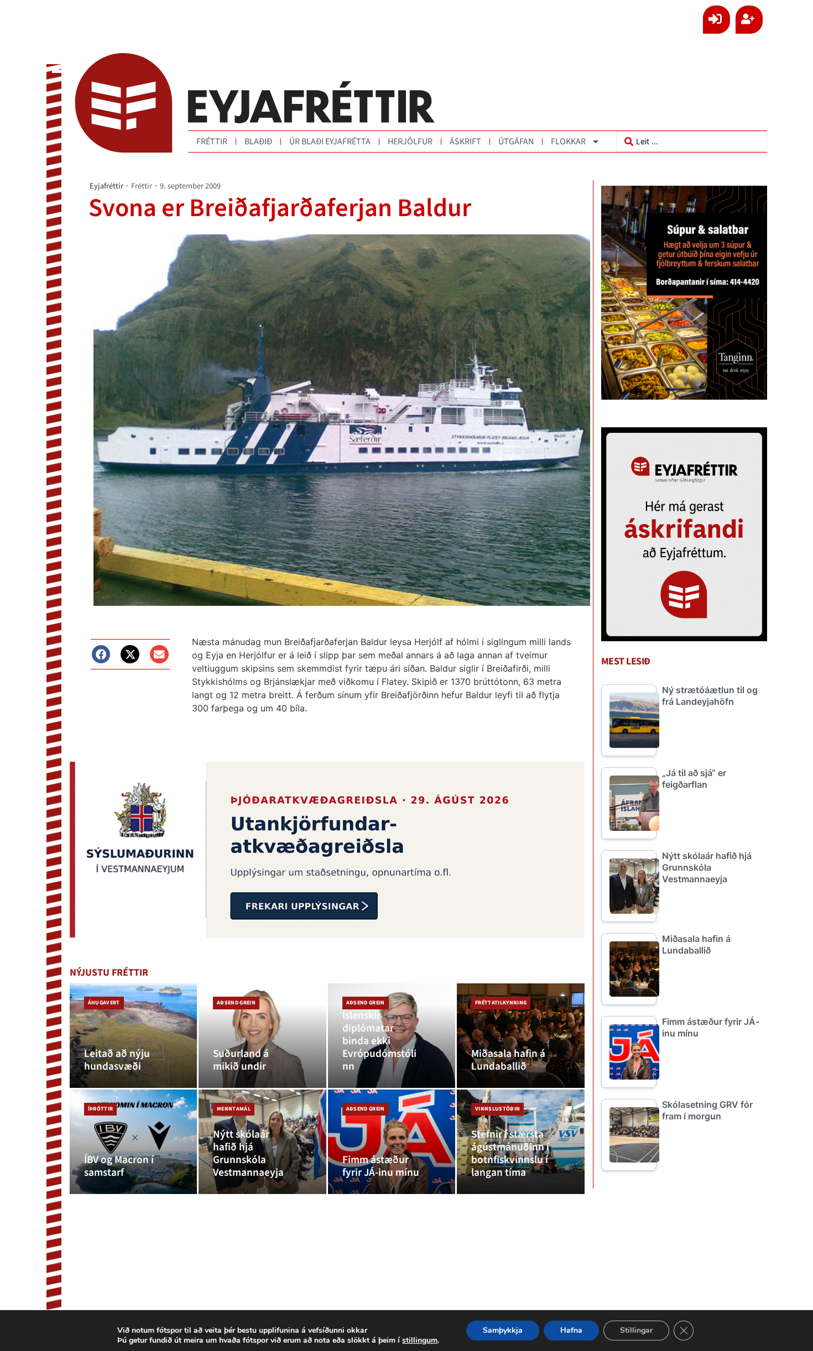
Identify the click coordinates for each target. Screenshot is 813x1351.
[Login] (716, 20)
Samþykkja (503, 1330)
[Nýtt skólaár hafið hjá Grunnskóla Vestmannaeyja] (262, 1142)
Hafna (571, 1330)
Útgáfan (516, 141)
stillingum (419, 1340)
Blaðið (258, 141)
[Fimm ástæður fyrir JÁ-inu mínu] (392, 1142)
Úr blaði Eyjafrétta (330, 141)
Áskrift (465, 141)
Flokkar (568, 141)
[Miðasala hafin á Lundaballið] (521, 1035)
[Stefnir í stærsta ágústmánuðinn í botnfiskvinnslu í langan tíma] (521, 1142)
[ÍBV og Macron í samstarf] (133, 1142)
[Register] (749, 20)
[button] (101, 654)
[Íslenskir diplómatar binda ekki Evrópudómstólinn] (392, 1035)
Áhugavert (104, 1003)
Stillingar (636, 1330)
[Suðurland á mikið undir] (262, 1035)
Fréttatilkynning (501, 1003)
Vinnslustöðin (497, 1109)
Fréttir (211, 141)
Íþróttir (100, 1109)
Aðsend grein (236, 1003)
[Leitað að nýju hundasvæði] (133, 1035)
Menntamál (234, 1109)
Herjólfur (410, 141)
